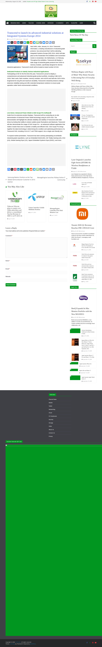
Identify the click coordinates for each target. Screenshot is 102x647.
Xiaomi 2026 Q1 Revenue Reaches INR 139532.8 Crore (82, 226)
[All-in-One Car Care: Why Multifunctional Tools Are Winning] (75, 107)
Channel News (40, 23)
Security (51, 419)
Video (50, 426)
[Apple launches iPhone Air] (74, 365)
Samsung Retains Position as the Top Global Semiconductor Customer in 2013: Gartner (21, 179)
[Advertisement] (36, 100)
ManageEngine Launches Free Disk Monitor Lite (56, 210)
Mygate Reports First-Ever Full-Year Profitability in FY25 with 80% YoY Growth (88, 246)
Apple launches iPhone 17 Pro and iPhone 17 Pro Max (88, 356)
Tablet (50, 406)
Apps (67, 23)
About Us (51, 429)
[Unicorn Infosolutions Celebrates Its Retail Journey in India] (75, 333)
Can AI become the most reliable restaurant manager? (88, 126)
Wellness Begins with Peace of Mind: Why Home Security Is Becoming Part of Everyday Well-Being (83, 76)
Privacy (51, 436)
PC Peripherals (53, 416)
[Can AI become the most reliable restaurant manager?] (75, 127)
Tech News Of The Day (79, 35)
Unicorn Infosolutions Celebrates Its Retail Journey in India (88, 332)
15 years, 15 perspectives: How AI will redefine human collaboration (88, 117)
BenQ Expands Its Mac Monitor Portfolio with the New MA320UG (81, 311)
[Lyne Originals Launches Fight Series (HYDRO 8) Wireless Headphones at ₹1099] (83, 147)
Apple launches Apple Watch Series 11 (88, 378)
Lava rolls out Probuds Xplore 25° (87, 183)
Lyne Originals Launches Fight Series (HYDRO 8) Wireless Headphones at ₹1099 (81, 164)
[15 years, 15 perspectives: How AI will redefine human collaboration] (75, 117)
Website (8, 276)
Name (8, 260)
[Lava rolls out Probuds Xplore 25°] (75, 184)
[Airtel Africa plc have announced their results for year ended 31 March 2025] (75, 267)
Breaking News (15, 23)
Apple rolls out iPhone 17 (85, 370)
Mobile (51, 402)
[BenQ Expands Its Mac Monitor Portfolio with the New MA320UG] (83, 297)
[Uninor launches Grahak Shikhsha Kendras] (36, 191)
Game (81, 23)
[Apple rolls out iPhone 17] (74, 371)
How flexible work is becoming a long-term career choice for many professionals (82, 97)
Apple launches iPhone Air (85, 363)
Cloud (50, 412)
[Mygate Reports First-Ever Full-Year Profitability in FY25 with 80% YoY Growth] (75, 246)
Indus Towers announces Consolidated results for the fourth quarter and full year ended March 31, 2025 (88, 277)
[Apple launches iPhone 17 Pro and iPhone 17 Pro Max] (75, 357)
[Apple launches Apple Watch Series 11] (75, 379)
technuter (20, 39)
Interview (50, 23)
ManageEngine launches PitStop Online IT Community (51, 179)
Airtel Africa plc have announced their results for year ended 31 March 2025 (88, 266)
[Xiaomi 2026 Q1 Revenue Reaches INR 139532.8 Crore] (83, 214)
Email (8, 269)
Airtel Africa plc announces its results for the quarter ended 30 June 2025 (88, 256)
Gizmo (24, 23)
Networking (52, 409)
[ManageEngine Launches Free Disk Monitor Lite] (57, 191)
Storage (51, 423)
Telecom (31, 23)
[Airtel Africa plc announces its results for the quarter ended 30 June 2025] (75, 257)
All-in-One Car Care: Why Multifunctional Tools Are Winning (88, 107)
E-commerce (59, 23)
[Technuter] (7, 23)
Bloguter (74, 23)
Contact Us (52, 433)
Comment (9, 235)
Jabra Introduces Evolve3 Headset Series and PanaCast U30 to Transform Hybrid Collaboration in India (88, 193)
